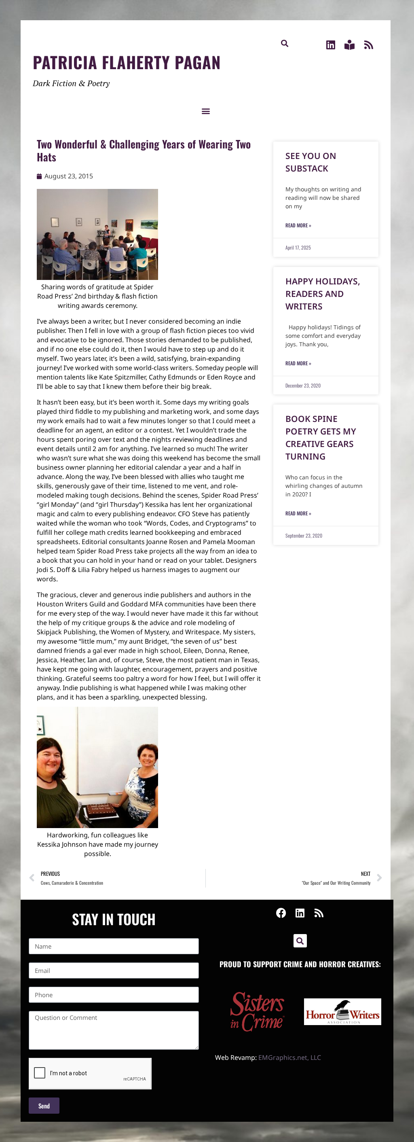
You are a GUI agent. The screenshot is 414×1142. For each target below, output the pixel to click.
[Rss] (368, 45)
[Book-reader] (349, 45)
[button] (284, 43)
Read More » (298, 225)
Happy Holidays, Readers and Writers (322, 293)
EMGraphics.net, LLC (289, 1057)
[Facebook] (281, 913)
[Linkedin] (330, 45)
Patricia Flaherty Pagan (127, 62)
